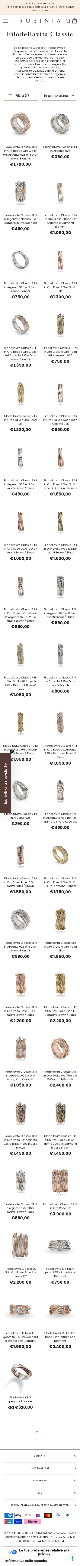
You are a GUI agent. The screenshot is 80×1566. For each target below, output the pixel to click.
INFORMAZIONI (40, 1468)
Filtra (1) (22, 95)
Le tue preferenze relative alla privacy (44, 1552)
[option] (40, 7)
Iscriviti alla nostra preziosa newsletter (40, 1505)
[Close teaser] (12, 751)
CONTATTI (40, 1455)
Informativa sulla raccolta (26, 1561)
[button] (5, 783)
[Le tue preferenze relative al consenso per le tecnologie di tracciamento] (72, 1558)
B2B (40, 1492)
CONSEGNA (40, 1480)
